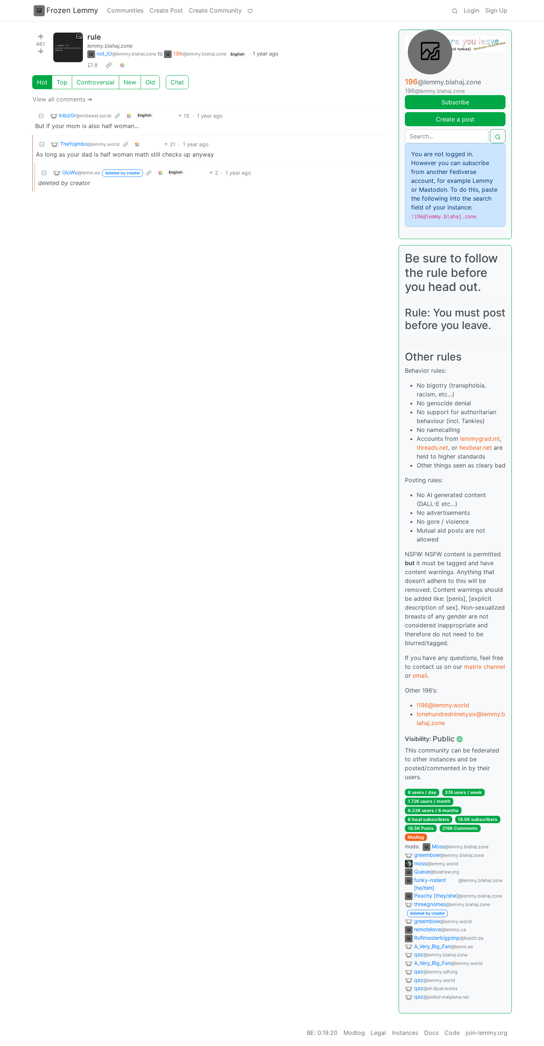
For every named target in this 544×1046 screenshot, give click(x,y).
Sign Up (496, 10)
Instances (405, 1032)
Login (471, 10)
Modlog (416, 837)
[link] (109, 65)
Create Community (215, 10)
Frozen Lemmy (72, 10)
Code (452, 1032)
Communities (125, 10)
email (420, 675)
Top (62, 82)
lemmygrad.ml (480, 438)
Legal (378, 1032)
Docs (431, 1032)
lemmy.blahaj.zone (109, 46)
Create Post (166, 10)
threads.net (432, 447)
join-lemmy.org (486, 1032)
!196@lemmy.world (443, 705)
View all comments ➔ (62, 99)
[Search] (455, 10)
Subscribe (455, 102)
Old (150, 82)
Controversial (95, 82)
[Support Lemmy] (250, 10)
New (130, 82)
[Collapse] (41, 115)
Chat (177, 82)
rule (94, 37)
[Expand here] (68, 47)
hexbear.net (475, 447)
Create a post (455, 119)
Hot (42, 82)
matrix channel (484, 666)
